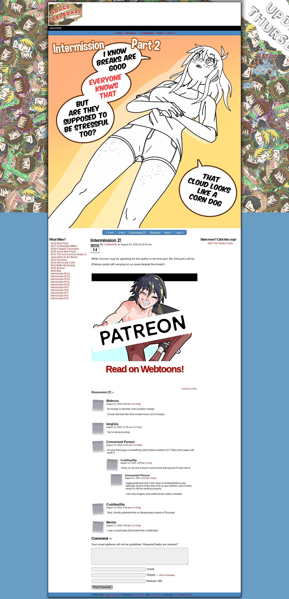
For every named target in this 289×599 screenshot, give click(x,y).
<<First (118, 33)
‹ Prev (121, 232)
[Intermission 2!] (144, 227)
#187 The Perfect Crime (220, 243)
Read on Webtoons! (145, 369)
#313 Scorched (59, 259)
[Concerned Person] (98, 446)
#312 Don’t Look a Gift (63, 262)
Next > (160, 33)
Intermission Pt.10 (60, 284)
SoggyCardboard (66, 14)
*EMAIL (160, 575)
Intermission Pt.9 (59, 287)
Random (155, 232)
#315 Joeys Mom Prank (63, 251)
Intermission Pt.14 (60, 273)
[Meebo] (98, 527)
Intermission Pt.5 (59, 298)
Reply (138, 404)
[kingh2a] (98, 428)
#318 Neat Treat (59, 243)
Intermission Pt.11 (60, 282)
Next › (168, 232)
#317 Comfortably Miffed (64, 246)
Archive (56, 28)
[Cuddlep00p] (112, 465)
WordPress (139, 594)
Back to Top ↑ (186, 594)
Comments (146, 33)
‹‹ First (109, 232)
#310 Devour (58, 268)
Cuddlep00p (110, 244)
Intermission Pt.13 (60, 276)
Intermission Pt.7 (59, 293)
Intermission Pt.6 (59, 295)
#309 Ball (56, 271)
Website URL (154, 580)
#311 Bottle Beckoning (63, 265)
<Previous (130, 33)
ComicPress (156, 594)
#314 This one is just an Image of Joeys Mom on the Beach (68, 255)
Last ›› (180, 232)
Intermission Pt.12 (60, 279)
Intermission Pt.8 (59, 290)
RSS (176, 594)
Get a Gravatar (167, 575)
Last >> (171, 33)
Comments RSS (189, 389)
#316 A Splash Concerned (65, 248)
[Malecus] (98, 405)
